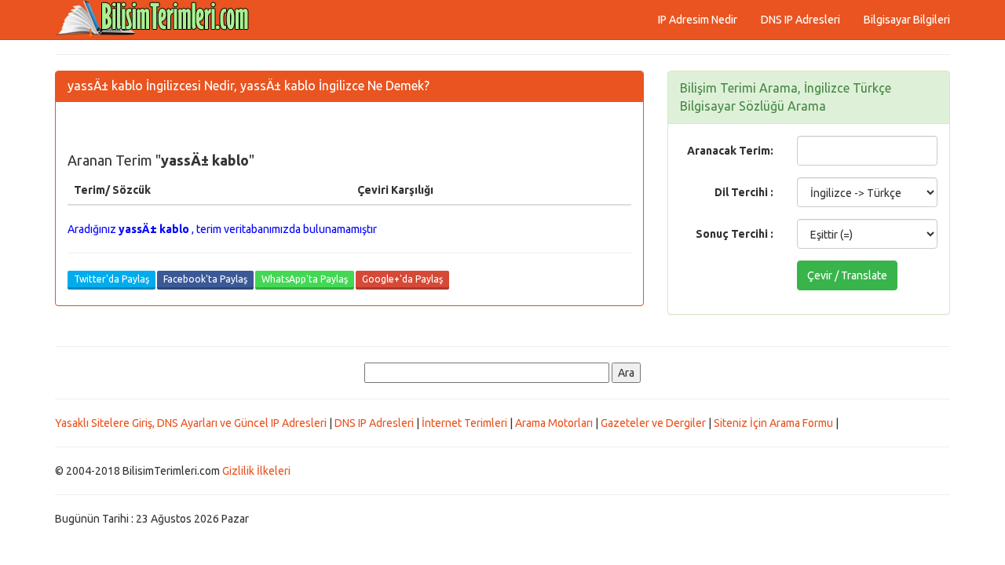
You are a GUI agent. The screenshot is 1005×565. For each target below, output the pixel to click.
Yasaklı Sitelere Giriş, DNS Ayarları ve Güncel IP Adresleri (191, 423)
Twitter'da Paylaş (111, 279)
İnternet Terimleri (464, 423)
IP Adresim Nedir (697, 19)
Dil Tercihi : (743, 192)
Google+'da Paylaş (402, 279)
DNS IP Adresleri (800, 19)
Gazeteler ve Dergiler (653, 423)
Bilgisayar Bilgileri (907, 19)
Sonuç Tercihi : (734, 234)
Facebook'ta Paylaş (205, 279)
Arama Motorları (554, 423)
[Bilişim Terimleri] (157, 19)
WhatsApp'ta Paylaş (304, 279)
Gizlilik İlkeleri (256, 471)
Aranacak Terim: (730, 150)
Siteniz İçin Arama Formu (773, 423)
